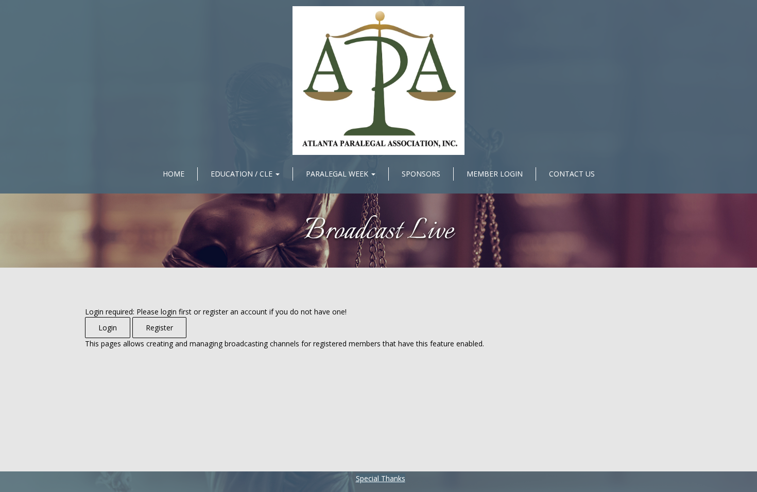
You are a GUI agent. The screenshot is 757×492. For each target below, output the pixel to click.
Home (173, 174)
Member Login (495, 174)
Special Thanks (380, 478)
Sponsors (421, 174)
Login (107, 327)
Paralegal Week (338, 174)
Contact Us (572, 174)
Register (159, 327)
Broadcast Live (378, 231)
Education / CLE (242, 174)
